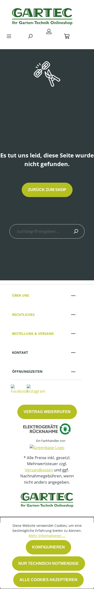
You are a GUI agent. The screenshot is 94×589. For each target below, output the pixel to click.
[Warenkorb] (67, 36)
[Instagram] (36, 388)
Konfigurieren (48, 547)
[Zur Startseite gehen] (42, 15)
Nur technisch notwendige (48, 563)
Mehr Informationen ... (47, 535)
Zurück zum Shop (47, 190)
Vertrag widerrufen (47, 412)
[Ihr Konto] (49, 31)
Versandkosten (39, 470)
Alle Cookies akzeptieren (48, 580)
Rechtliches (23, 314)
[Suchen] (30, 36)
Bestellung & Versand (33, 333)
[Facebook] (19, 388)
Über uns (20, 295)
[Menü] (9, 36)
